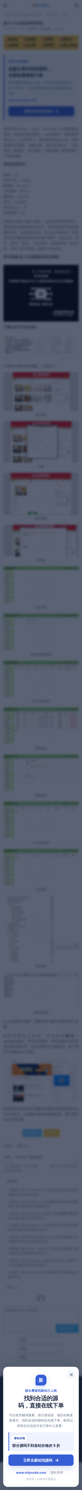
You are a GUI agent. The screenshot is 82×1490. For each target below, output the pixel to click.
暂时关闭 (56, 1472)
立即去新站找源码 (41, 1460)
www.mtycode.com (31, 1472)
